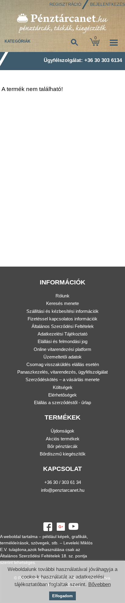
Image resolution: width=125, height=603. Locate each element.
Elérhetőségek (62, 394)
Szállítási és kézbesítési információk (62, 311)
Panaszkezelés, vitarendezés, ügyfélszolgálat (62, 371)
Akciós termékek (62, 438)
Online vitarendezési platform (62, 349)
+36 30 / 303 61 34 (62, 482)
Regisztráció (65, 4)
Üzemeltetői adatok (62, 356)
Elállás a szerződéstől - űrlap (62, 402)
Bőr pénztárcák (62, 446)
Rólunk (62, 295)
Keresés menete (62, 303)
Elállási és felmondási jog (62, 341)
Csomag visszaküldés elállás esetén (62, 364)
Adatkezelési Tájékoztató (62, 333)
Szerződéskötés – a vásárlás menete (62, 379)
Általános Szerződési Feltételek (63, 326)
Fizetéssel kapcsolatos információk (62, 318)
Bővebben (99, 584)
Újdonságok (62, 430)
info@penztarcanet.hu (62, 490)
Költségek (63, 387)
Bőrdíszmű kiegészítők (63, 453)
